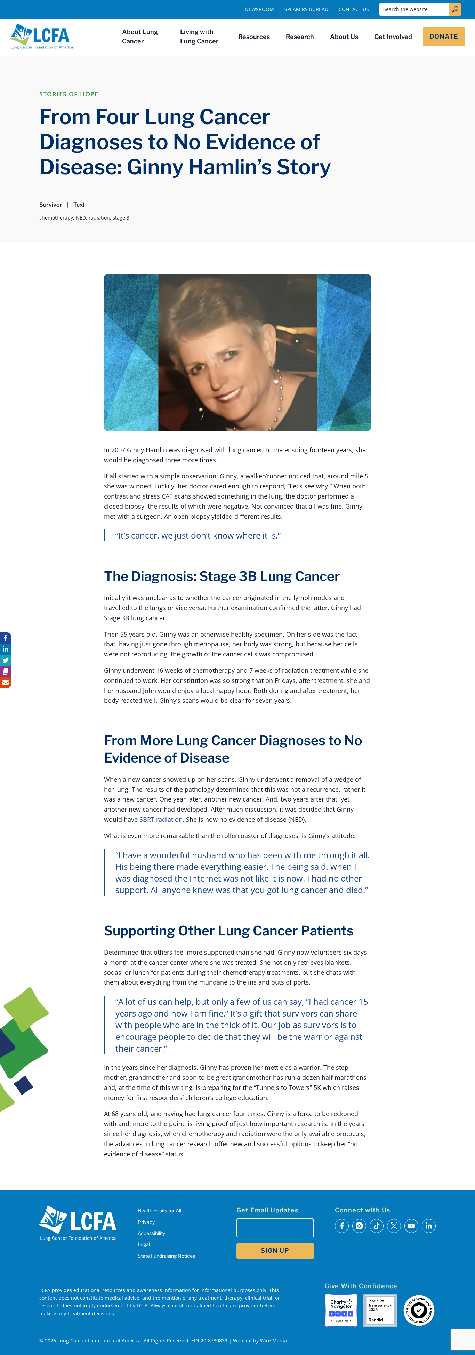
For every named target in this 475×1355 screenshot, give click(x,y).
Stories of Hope (68, 94)
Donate (443, 36)
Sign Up (275, 1250)
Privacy (146, 1222)
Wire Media (273, 1340)
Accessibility (151, 1233)
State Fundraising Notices (166, 1256)
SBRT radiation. (161, 819)
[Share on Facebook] (5, 638)
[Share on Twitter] (5, 660)
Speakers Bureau (306, 9)
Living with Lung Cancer (199, 36)
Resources (254, 36)
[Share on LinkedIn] (5, 649)
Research (300, 36)
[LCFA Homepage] (41, 36)
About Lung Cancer (140, 36)
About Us (344, 36)
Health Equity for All (159, 1210)
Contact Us (354, 9)
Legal (144, 1244)
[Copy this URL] (5, 671)
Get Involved (393, 36)
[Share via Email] (5, 682)
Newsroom (259, 9)
